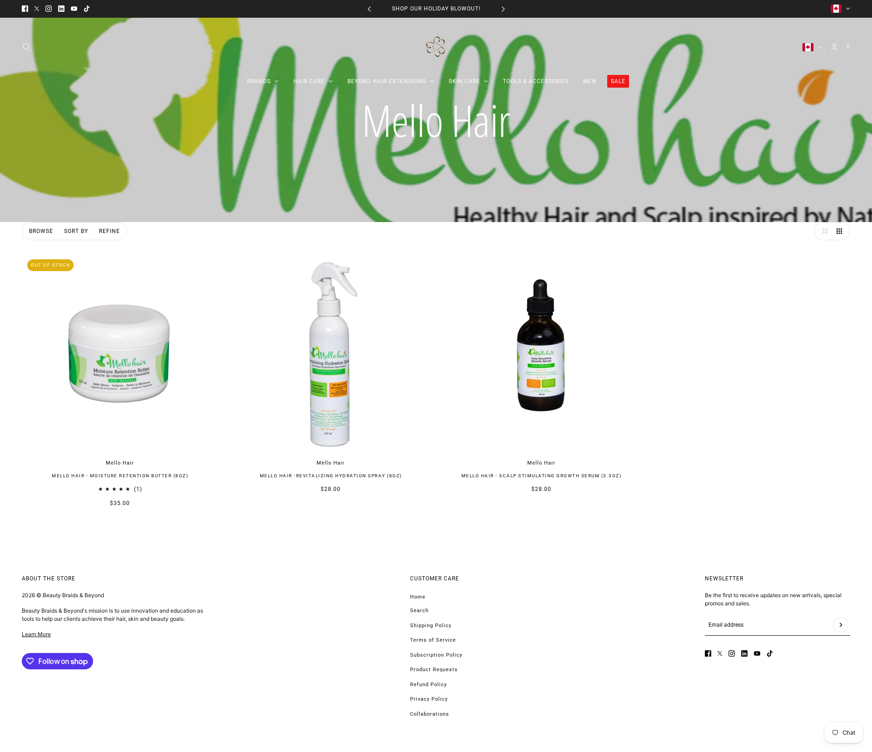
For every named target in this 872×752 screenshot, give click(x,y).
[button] (823, 231)
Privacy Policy (429, 699)
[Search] (27, 47)
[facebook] (25, 9)
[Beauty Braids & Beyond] (436, 47)
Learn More (36, 634)
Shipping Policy (430, 625)
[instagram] (49, 9)
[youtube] (74, 9)
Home (418, 597)
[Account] (834, 47)
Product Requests (434, 670)
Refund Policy (428, 685)
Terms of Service (433, 640)
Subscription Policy (436, 655)
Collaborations (429, 714)
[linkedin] (61, 9)
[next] (503, 9)
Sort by (76, 231)
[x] (37, 9)
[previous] (369, 9)
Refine (109, 231)
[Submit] (840, 625)
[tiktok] (87, 9)
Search (419, 610)
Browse (41, 231)
